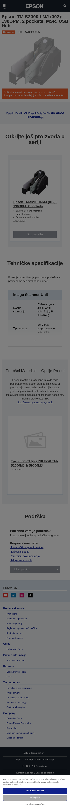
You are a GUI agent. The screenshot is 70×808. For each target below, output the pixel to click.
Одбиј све (35, 797)
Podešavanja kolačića (35, 804)
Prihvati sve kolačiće (35, 791)
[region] (35, 791)
